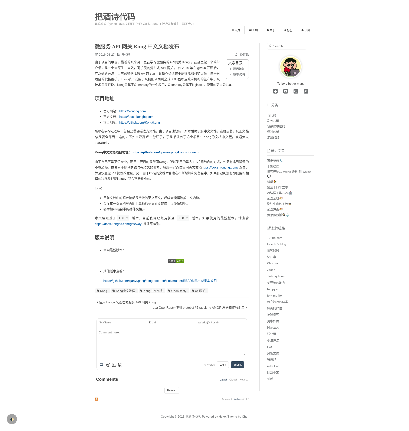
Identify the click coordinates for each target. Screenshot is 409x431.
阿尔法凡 (273, 327)
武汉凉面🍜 (275, 209)
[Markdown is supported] (102, 364)
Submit (237, 364)
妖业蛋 (271, 334)
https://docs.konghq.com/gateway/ (119, 224)
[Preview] (120, 364)
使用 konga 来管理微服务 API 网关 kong (127, 302)
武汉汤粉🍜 (275, 198)
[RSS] (305, 91)
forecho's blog (276, 244)
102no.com (274, 237)
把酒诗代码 (115, 16)
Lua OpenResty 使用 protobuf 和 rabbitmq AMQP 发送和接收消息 (199, 307)
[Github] (295, 91)
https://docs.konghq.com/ (220, 167)
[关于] (290, 77)
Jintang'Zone (276, 276)
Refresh (171, 390)
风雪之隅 (273, 353)
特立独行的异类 (277, 302)
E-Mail (152, 322)
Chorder (272, 263)
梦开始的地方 (276, 282)
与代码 (125, 54)
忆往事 (271, 257)
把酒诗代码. (193, 416)
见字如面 (273, 321)
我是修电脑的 (276, 126)
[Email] (285, 91)
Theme (232, 416)
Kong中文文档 (153, 291)
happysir (273, 289)
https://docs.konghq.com (136, 116)
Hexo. (222, 416)
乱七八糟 (273, 121)
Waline (237, 399)
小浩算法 (273, 340)
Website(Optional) (208, 322)
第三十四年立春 (277, 187)
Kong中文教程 (125, 291)
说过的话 (273, 132)
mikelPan (273, 366)
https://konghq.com (132, 111)
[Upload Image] (114, 364)
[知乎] (275, 91)
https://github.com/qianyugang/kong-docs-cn (165, 152)
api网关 (200, 291)
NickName (105, 322)
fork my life (274, 295)
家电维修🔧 (275, 160)
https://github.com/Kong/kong (139, 122)
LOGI (270, 347)
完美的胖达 (274, 308)
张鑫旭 (271, 359)
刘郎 (270, 379)
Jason (271, 269)
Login (222, 364)
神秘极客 (273, 314)
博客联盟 (273, 250)
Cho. (244, 416)
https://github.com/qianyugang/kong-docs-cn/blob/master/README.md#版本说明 (160, 281)
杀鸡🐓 (272, 181)
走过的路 (273, 137)
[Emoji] (108, 364)
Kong (103, 291)
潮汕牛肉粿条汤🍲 (279, 204)
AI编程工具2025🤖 (279, 193)
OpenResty (178, 291)
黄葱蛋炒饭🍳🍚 (278, 215)
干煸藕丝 (273, 166)
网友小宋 (273, 372)
